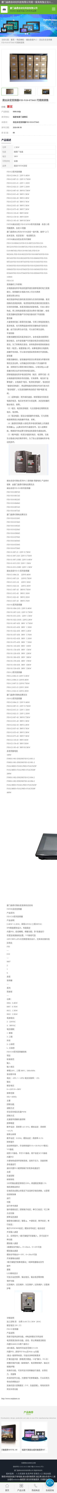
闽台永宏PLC (31, 40)
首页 (12, 40)
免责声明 (29, 1474)
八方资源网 (20, 1474)
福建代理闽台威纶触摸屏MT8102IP (16, 1450)
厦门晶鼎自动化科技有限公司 (23, 1470)
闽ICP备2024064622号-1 (36, 1466)
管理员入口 (38, 1474)
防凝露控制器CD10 (42, 1450)
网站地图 (47, 1474)
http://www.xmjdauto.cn (10, 1399)
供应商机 (20, 40)
